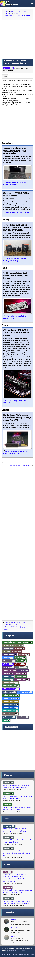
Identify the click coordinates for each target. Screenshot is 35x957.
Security (20, 664)
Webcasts (8, 673)
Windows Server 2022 (11, 707)
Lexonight (14, 928)
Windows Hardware (11, 682)
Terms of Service (12, 954)
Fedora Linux (9, 826)
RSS (28, 954)
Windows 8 (8, 679)
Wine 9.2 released (9, 462)
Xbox (6, 720)
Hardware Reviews (10, 654)
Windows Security (25, 692)
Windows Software (10, 714)
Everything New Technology (13, 645)
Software (22, 667)
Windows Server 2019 (11, 704)
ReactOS (21, 661)
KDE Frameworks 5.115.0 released (20, 466)
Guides (6, 651)
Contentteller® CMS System (17, 951)
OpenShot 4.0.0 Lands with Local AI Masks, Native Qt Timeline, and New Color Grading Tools (17, 853)
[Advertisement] (17, 38)
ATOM (32, 954)
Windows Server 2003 (11, 695)
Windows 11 (8, 676)
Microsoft (20, 657)
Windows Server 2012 (10, 701)
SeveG (13, 936)
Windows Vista (9, 717)
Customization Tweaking (12, 642)
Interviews (24, 654)
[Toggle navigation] (32, 3)
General (20, 648)
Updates (23, 670)
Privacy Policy (22, 954)
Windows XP (23, 717)
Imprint (3, 954)
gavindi (13, 920)
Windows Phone (9, 692)
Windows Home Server (11, 686)
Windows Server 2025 (11, 711)
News (5, 76)
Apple (8, 872)
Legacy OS (8, 657)
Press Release (9, 661)
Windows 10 (20, 673)
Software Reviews (9, 670)
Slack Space (9, 667)
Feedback (8, 648)
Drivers (27, 642)
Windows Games (22, 679)
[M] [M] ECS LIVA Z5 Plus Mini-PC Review (17, 213)
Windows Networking (11, 689)
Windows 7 (21, 676)
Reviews (8, 68)
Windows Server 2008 (11, 698)
